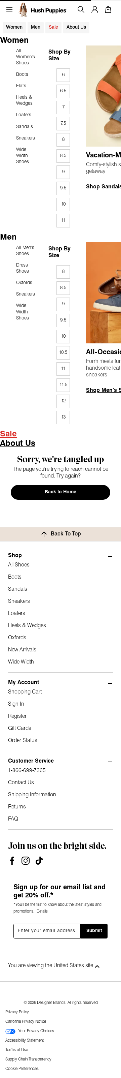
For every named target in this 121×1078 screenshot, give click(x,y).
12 (63, 401)
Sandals (24, 126)
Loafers (23, 115)
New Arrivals (22, 650)
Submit (94, 930)
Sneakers (25, 138)
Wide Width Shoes (22, 155)
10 (63, 204)
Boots (22, 74)
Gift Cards (19, 728)
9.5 (63, 188)
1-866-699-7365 (27, 770)
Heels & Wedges (24, 100)
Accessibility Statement (24, 1041)
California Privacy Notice (25, 1022)
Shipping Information (32, 795)
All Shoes (19, 565)
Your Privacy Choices (36, 1031)
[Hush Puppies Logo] (42, 9)
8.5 (63, 155)
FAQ (13, 819)
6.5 (63, 91)
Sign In (16, 704)
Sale (53, 27)
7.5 (63, 123)
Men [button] (35, 27)
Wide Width (21, 662)
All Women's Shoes (25, 57)
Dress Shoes (22, 268)
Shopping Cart (25, 692)
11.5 (63, 385)
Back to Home (60, 492)
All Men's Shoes (25, 250)
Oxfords (24, 282)
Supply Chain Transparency (28, 1059)
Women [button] (14, 27)
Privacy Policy (17, 1012)
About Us (76, 27)
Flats (21, 86)
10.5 (63, 352)
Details (42, 912)
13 (63, 417)
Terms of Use (16, 1050)
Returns (17, 807)
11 (63, 220)
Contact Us (21, 783)
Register (17, 716)
